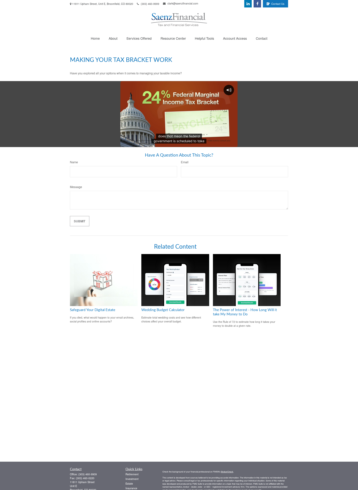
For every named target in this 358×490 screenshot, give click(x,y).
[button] (95, 38)
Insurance (131, 488)
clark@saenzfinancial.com (182, 3)
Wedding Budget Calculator (163, 310)
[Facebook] (257, 3)
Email (185, 162)
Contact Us (277, 4)
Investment (132, 479)
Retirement (132, 474)
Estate (129, 483)
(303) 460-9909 (150, 4)
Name (74, 162)
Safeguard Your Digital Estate (92, 310)
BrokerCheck (227, 471)
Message (76, 187)
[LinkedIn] (248, 3)
